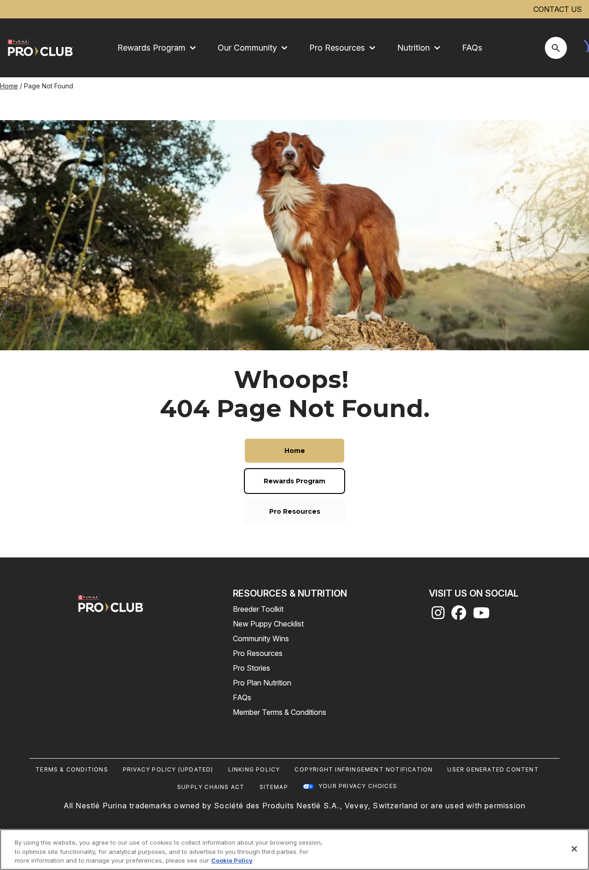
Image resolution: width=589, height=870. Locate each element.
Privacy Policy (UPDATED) (168, 769)
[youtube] (481, 615)
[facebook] (458, 615)
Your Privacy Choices (357, 786)
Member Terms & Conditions (279, 712)
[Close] (574, 849)
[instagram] (438, 615)
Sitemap (274, 786)
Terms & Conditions (71, 769)
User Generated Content (492, 769)
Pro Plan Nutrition (262, 682)
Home (9, 86)
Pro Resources (258, 653)
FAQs (472, 47)
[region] (294, 849)
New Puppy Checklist (268, 623)
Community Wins (261, 638)
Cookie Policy (232, 860)
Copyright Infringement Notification (363, 769)
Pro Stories (251, 668)
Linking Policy (254, 769)
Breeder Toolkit (258, 609)
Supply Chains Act (210, 786)
